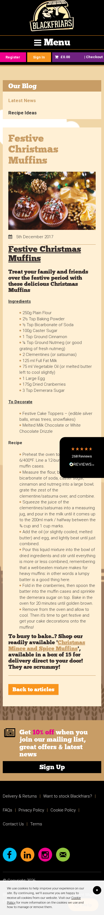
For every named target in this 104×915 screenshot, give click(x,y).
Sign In (39, 57)
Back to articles (33, 689)
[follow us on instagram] (45, 855)
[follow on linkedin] (27, 855)
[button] (82, 457)
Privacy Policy (31, 810)
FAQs (7, 810)
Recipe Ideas (22, 112)
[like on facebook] (10, 855)
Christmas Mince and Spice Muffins (46, 645)
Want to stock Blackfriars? (67, 796)
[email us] (63, 855)
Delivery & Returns (20, 796)
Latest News (22, 100)
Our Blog (22, 86)
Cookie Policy (63, 810)
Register (13, 57)
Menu (57, 42)
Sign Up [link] (52, 767)
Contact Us (13, 824)
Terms (36, 824)
